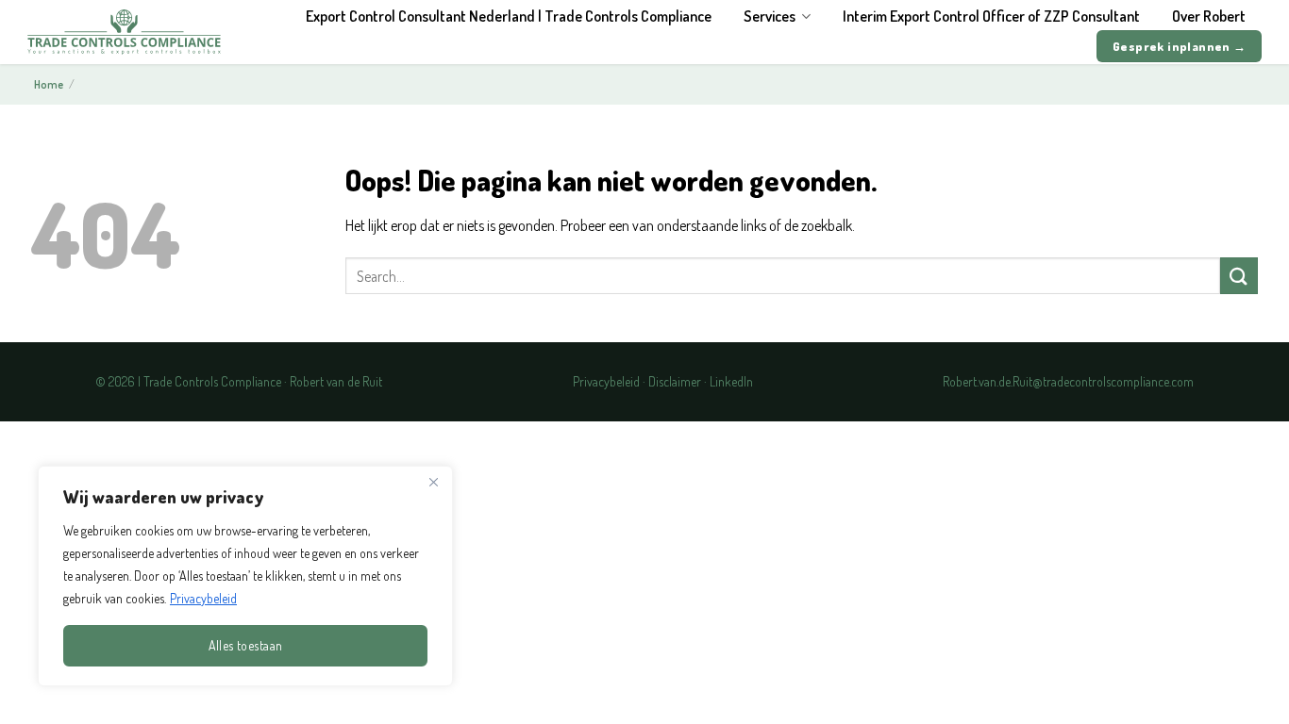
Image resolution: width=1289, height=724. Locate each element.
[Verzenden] (1239, 275)
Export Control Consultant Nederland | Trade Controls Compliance (508, 16)
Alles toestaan (246, 645)
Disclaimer (674, 381)
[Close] (433, 481)
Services (769, 16)
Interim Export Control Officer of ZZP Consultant (991, 16)
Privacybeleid (203, 598)
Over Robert (1209, 16)
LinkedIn (731, 381)
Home (48, 84)
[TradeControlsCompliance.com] (124, 32)
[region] (245, 576)
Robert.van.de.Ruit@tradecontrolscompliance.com (1068, 381)
